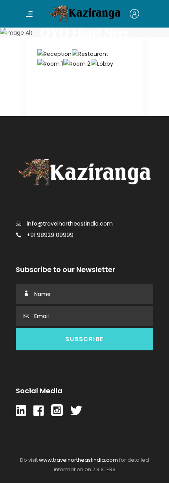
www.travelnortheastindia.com (78, 460)
